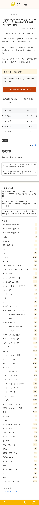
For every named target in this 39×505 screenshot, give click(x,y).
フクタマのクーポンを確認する (18, 89)
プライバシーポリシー (10, 491)
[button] (35, 340)
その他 (5, 140)
